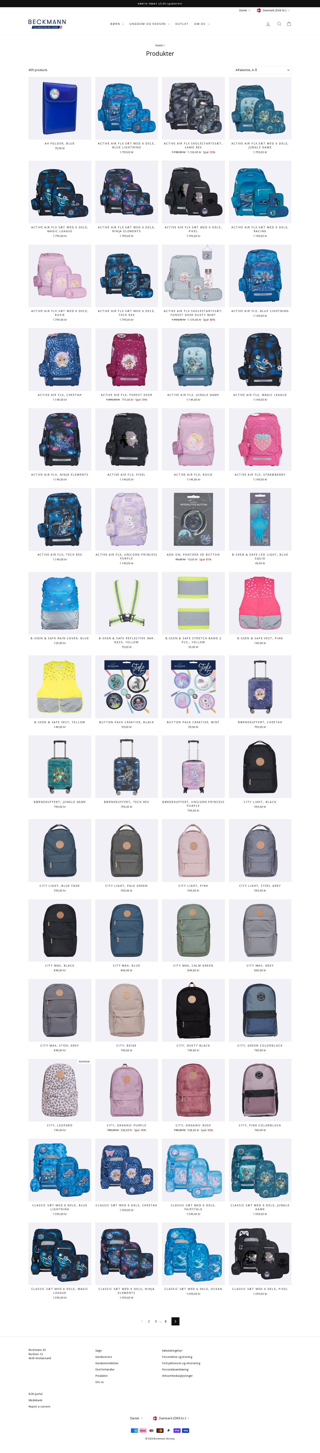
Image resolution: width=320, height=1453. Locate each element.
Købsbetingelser (172, 1350)
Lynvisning (59, 135)
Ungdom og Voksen (148, 24)
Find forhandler (105, 1369)
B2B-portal (35, 1394)
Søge (98, 1350)
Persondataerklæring (175, 1369)
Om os (200, 24)
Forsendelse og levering (177, 1357)
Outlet (182, 24)
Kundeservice (103, 1357)
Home (159, 45)
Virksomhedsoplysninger (177, 1375)
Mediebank (35, 1400)
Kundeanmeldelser (107, 1363)
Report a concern (39, 1406)
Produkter (101, 1375)
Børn (115, 24)
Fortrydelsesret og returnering (181, 1363)
